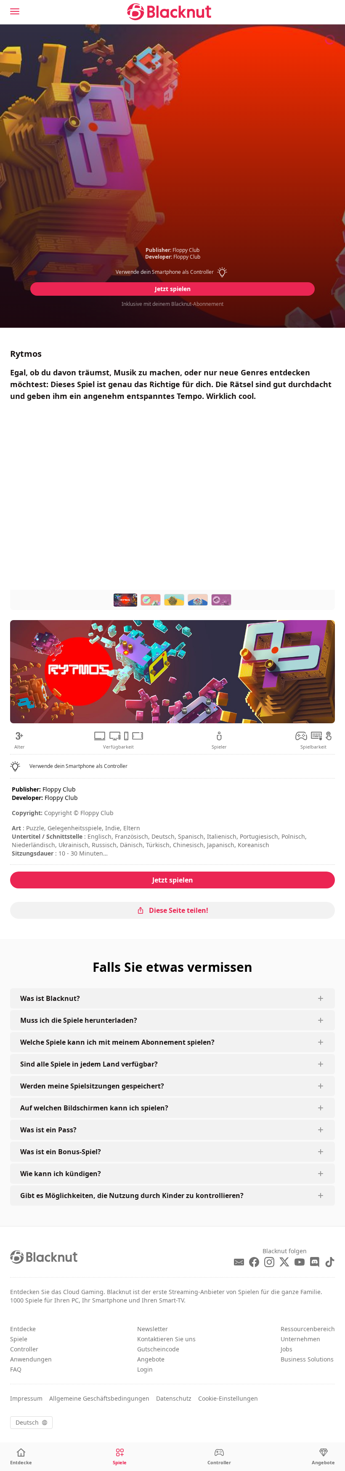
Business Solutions (307, 1359)
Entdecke (23, 1329)
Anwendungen (31, 1359)
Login (145, 1369)
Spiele (18, 1339)
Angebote (151, 1359)
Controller (24, 1349)
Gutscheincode (158, 1349)
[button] (173, 272)
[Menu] (14, 11)
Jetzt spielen (173, 289)
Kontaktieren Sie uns (166, 1339)
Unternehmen (300, 1339)
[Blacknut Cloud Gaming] (169, 11)
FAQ (15, 1369)
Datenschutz (173, 1398)
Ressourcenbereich (308, 1329)
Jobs (286, 1349)
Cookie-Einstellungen (228, 1398)
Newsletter (152, 1329)
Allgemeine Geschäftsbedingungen (99, 1398)
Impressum (26, 1398)
